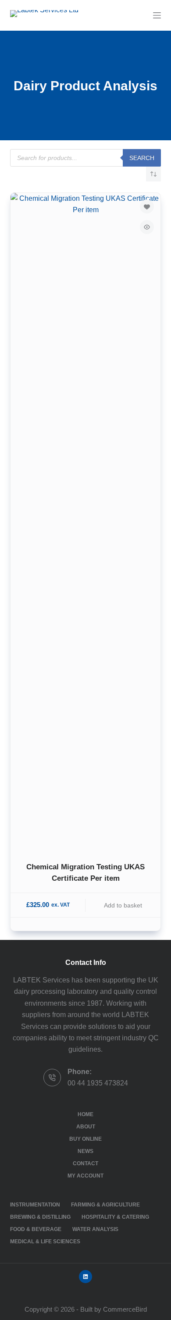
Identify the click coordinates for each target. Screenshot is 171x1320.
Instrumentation (35, 1205)
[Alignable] (85, 1276)
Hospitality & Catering (115, 1217)
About (85, 1127)
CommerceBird (125, 1309)
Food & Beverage (35, 1229)
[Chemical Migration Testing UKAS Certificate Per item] (85, 521)
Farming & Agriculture (105, 1205)
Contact (85, 1163)
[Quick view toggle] (147, 227)
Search (141, 157)
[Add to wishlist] (147, 206)
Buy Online (85, 1139)
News (85, 1151)
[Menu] (157, 15)
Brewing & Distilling (40, 1217)
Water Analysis (95, 1229)
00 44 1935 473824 (98, 1083)
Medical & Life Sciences (45, 1241)
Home (85, 1114)
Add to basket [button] (123, 905)
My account (85, 1176)
